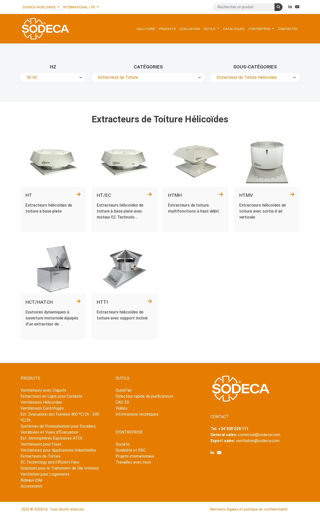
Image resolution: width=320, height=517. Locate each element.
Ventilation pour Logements (45, 474)
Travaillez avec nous (133, 462)
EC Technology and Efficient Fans (49, 462)
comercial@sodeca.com (259, 434)
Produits (167, 29)
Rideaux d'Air (31, 480)
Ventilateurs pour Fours (41, 444)
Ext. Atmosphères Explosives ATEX (51, 438)
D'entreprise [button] (259, 29)
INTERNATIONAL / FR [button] (79, 7)
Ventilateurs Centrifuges (42, 408)
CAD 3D (122, 402)
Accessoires (31, 486)
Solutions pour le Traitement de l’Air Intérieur (59, 468)
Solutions (145, 29)
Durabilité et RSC (131, 450)
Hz (53, 67)
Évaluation (190, 29)
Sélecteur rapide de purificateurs (144, 396)
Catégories (148, 67)
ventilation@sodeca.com (258, 440)
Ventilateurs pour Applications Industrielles (58, 450)
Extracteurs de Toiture (40, 456)
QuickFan (124, 390)
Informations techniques (137, 414)
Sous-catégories (255, 67)
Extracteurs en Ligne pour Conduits (51, 396)
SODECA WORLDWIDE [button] (39, 7)
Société (123, 444)
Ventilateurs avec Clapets (43, 390)
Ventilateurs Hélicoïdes (41, 402)
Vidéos (122, 408)
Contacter (288, 29)
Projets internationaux (135, 456)
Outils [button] (210, 29)
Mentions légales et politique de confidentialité (249, 509)
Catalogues (233, 29)
